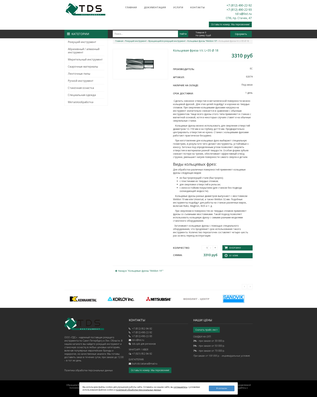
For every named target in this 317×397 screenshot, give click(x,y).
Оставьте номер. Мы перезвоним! (230, 24)
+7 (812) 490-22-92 (239, 5)
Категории (80, 34)
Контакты (197, 7)
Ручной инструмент (80, 81)
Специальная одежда (82, 95)
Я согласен (221, 388)
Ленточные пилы (79, 73)
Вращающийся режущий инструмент (166, 41)
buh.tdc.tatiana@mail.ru (144, 363)
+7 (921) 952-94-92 (142, 353)
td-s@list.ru (243, 14)
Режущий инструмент (82, 42)
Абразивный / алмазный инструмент (83, 50)
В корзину (235, 247)
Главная (131, 7)
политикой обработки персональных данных (138, 389)
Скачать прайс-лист (206, 329)
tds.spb (136, 343)
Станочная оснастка (81, 88)
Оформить (241, 34)
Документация (155, 7)
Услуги (178, 7)
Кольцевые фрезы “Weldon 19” (202, 41)
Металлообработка (80, 102)
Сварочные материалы (83, 66)
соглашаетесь (180, 387)
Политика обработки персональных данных (88, 370)
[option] (83, 299)
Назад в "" (140, 270)
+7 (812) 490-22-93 (239, 10)
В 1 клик (233, 255)
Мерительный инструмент (85, 59)
